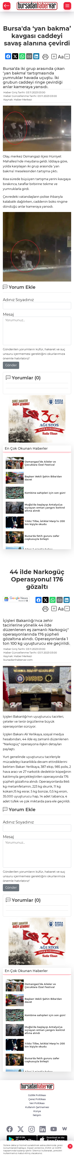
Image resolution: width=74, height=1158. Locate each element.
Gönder (11, 365)
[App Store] (52, 1139)
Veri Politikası (37, 1103)
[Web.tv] (64, 1128)
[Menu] (67, 6)
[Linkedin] (42, 1128)
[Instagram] (31, 1128)
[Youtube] (53, 1128)
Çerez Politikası (37, 1099)
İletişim (37, 1115)
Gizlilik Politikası (37, 1095)
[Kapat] (70, 1146)
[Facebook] (9, 1128)
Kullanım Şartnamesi (37, 1107)
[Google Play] (22, 1139)
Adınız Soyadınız (18, 299)
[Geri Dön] (6, 6)
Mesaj (8, 314)
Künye (37, 1111)
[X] (20, 1128)
